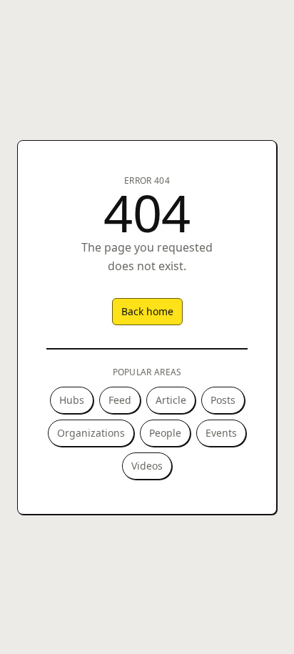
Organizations (91, 433)
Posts (223, 400)
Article (171, 400)
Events (221, 433)
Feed (119, 400)
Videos (147, 465)
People (165, 433)
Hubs (71, 400)
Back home (147, 311)
